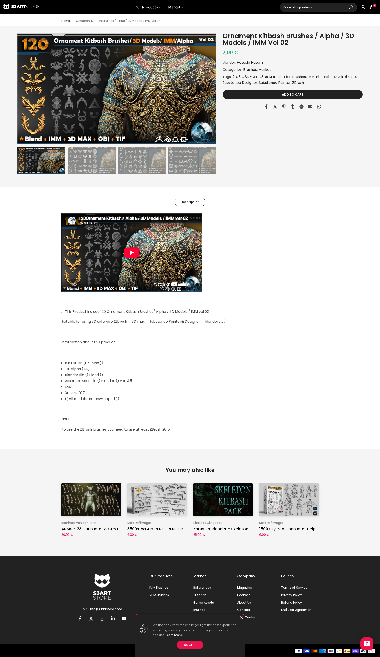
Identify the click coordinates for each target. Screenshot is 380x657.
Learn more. (174, 635)
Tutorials (199, 595)
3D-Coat (252, 76)
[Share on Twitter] (275, 106)
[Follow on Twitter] (91, 618)
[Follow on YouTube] (124, 618)
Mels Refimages (139, 523)
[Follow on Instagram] (102, 618)
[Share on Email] (310, 106)
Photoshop (325, 76)
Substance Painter (275, 82)
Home (65, 20)
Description (190, 202)
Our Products (146, 7)
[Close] (241, 617)
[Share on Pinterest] (284, 106)
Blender (284, 76)
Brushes (250, 69)
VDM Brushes (159, 595)
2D (234, 76)
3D (241, 76)
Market (174, 7)
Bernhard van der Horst (79, 523)
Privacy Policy (291, 595)
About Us (244, 603)
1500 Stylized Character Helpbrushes (295, 529)
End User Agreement (297, 610)
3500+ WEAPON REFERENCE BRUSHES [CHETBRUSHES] (178, 529)
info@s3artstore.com (106, 609)
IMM (310, 76)
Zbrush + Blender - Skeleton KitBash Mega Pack (240, 529)
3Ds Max (268, 76)
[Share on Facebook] (266, 106)
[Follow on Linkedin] (113, 618)
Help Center (246, 617)
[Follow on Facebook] (80, 618)
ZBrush (298, 82)
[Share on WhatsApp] (319, 106)
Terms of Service (294, 588)
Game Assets (203, 603)
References (202, 588)
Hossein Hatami (250, 62)
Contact (243, 610)
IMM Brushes (158, 588)
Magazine (244, 588)
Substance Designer (240, 82)
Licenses (243, 595)
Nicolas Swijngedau (207, 523)
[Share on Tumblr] (292, 106)
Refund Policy (291, 603)
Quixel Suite (346, 76)
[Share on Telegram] (301, 106)
